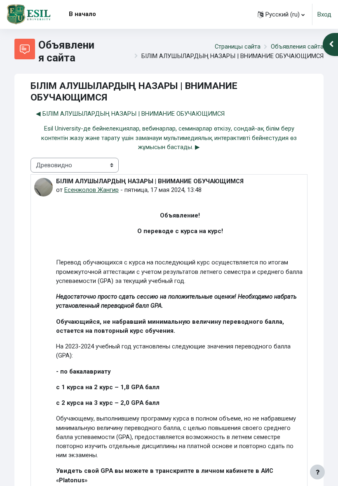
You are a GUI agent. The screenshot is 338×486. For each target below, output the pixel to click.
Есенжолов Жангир (91, 190)
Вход (324, 14)
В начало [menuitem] (82, 14)
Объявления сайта (297, 46)
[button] (281, 14)
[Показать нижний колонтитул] (317, 472)
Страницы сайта (238, 46)
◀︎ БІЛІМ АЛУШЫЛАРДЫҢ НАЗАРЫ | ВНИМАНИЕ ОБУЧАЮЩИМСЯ (130, 113)
